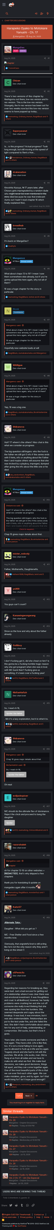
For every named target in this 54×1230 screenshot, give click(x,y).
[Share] (45, 58)
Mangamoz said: (13, 325)
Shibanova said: (13, 505)
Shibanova (18, 426)
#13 (48, 626)
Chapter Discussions (28, 1123)
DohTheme (22, 1226)
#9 (48, 437)
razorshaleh (19, 844)
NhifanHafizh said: (14, 765)
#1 (49, 58)
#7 (48, 320)
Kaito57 (17, 907)
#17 (48, 806)
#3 (48, 142)
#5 (49, 236)
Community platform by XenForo (25, 1224)
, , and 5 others (20, 476)
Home (46, 1217)
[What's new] (48, 13)
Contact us (39, 1214)
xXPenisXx (18, 972)
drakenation (19, 172)
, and (27, 353)
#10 (48, 500)
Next (27, 1096)
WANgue (17, 365)
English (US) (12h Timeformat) (17, 1214)
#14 (48, 656)
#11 (48, 564)
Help (38, 1217)
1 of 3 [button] (19, 1096)
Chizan (16, 80)
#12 (48, 599)
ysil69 (16, 588)
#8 (48, 376)
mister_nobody (21, 553)
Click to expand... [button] (27, 529)
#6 (48, 269)
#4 (48, 183)
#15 (48, 703)
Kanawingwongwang (24, 615)
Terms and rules (9, 1217)
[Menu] (4, 4)
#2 (49, 91)
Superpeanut (20, 131)
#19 (48, 917)
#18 (48, 855)
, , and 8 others (26, 297)
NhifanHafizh (20, 692)
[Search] (7, 13)
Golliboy (17, 645)
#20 (48, 983)
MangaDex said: (13, 861)
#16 (48, 749)
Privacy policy (26, 1217)
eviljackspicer (20, 795)
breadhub (18, 225)
